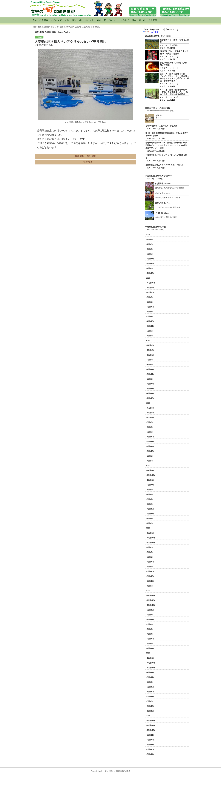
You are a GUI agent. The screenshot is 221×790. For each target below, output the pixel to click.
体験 (99, 20)
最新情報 (152, 20)
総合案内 (44, 20)
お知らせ (54, 27)
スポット (113, 20)
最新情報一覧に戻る (85, 156)
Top (35, 20)
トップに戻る (85, 162)
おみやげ (124, 20)
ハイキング (56, 20)
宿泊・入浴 (77, 20)
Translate (154, 32)
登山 (66, 20)
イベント (89, 20)
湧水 (134, 20)
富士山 (142, 20)
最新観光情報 (43, 27)
